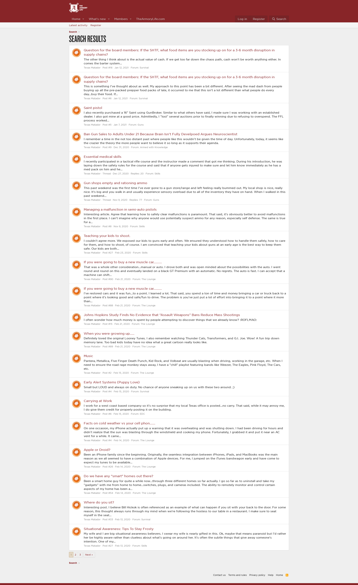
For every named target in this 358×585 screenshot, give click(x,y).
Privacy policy (257, 574)
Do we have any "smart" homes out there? (118, 476)
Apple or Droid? (97, 449)
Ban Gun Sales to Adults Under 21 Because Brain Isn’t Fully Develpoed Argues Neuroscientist (160, 134)
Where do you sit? (99, 502)
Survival (144, 67)
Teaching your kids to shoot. (107, 235)
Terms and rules (237, 574)
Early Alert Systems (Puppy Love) (112, 382)
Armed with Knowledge (154, 147)
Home (76, 19)
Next (88, 554)
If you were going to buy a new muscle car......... (123, 262)
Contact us (219, 574)
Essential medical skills (102, 156)
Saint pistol (93, 108)
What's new (97, 19)
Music (88, 356)
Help (270, 574)
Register (95, 25)
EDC (142, 413)
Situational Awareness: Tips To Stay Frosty (119, 529)
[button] (83, 18)
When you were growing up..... (109, 333)
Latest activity (78, 25)
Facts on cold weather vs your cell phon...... (119, 423)
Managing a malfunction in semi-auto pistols (120, 209)
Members (121, 19)
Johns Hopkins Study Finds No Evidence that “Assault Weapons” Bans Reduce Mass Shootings (162, 315)
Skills (157, 173)
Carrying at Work (98, 401)
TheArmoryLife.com (150, 19)
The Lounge (149, 279)
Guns (141, 124)
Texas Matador (92, 67)
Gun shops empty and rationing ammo (115, 183)
